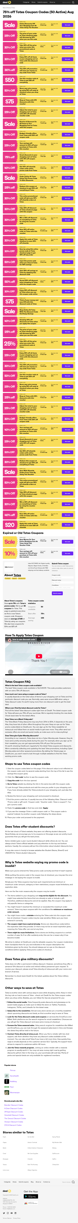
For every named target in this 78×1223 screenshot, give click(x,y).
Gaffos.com (55, 1153)
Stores (33, 2)
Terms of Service (7, 1218)
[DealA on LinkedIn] (15, 1213)
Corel (4, 1153)
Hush (4, 1137)
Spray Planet (56, 1137)
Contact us (46, 1182)
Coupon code (56, 575)
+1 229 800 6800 (11, 1207)
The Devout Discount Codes (15, 1118)
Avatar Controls (32, 1142)
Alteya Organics (32, 1170)
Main (4, 8)
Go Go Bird (31, 1137)
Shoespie (5, 1159)
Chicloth (30, 1159)
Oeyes (4, 1142)
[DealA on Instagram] (8, 1213)
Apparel (14, 578)
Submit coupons (42, 2)
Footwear (7, 578)
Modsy (54, 1148)
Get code (67, 25)
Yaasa (5, 1164)
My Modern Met (57, 1142)
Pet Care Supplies (33, 1153)
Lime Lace (6, 1170)
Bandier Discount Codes (13, 1105)
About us (52, 2)
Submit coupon (57, 593)
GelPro (54, 1159)
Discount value (56, 580)
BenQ (4, 1148)
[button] (31, 25)
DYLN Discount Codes (12, 1125)
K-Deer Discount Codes (13, 1108)
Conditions (55, 585)
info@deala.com (10, 1208)
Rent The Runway (33, 1164)
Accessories (22, 578)
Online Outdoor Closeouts (35, 1148)
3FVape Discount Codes (13, 1112)
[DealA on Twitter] (4, 1213)
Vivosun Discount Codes (13, 1122)
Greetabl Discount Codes (14, 1115)
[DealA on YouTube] (11, 1213)
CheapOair (55, 1164)
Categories (26, 2)
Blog (32, 1182)
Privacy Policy (16, 1218)
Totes (17, 575)
